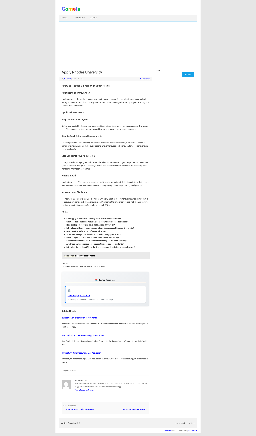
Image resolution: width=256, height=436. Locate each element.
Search (157, 71)
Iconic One (168, 430)
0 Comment (145, 79)
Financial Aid (79, 18)
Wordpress (192, 430)
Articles (73, 370)
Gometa (67, 79)
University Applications (79, 295)
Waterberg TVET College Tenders (78, 409)
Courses (64, 18)
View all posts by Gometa (86, 390)
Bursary (93, 18)
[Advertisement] (128, 45)
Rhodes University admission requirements (79, 318)
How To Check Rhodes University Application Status (83, 335)
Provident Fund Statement (135, 409)
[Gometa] (71, 10)
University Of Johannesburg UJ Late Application (81, 353)
